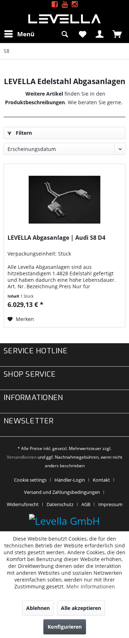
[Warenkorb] (117, 33)
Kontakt (101, 480)
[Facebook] (54, 4)
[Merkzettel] (82, 33)
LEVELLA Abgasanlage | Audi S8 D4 (56, 238)
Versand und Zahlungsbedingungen (62, 492)
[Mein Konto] (100, 33)
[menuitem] (19, 33)
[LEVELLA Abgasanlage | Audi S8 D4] (64, 199)
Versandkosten (22, 457)
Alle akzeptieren (81, 608)
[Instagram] (74, 4)
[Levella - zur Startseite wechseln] (64, 19)
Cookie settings (30, 480)
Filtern (23, 132)
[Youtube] (64, 4)
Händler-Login (69, 480)
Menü (25, 34)
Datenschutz (60, 504)
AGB (85, 504)
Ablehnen (38, 608)
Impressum (110, 504)
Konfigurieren (65, 626)
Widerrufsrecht (23, 504)
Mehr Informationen (90, 586)
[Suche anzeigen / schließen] (65, 33)
